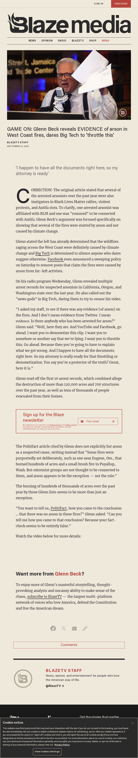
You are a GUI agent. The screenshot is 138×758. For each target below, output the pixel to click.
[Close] (132, 723)
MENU (105, 41)
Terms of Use (71, 425)
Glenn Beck (68, 574)
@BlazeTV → (55, 686)
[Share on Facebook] (53, 628)
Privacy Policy (56, 425)
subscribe (121, 4)
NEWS (32, 41)
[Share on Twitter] (63, 628)
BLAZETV (78, 41)
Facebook (56, 259)
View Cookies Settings (47, 752)
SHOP (92, 41)
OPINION (47, 41)
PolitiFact (59, 508)
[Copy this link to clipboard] (85, 628)
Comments (69, 645)
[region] (69, 738)
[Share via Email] (74, 628)
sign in (98, 4)
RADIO (62, 41)
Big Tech (42, 253)
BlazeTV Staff (17, 143)
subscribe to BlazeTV (44, 596)
